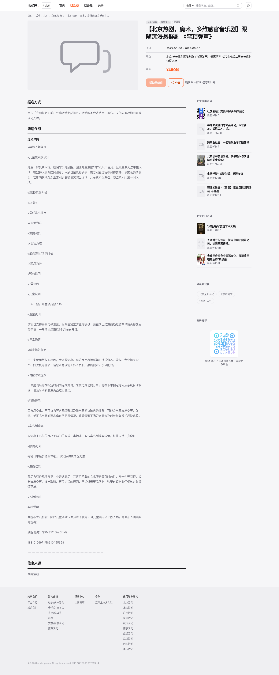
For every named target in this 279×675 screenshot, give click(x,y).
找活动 (74, 5)
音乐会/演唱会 (56, 607)
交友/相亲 (56, 15)
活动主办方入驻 (104, 602)
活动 (37, 15)
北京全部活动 (206, 294)
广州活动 (128, 612)
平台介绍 (32, 602)
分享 (177, 82)
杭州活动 (128, 623)
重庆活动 (128, 648)
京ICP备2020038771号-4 (85, 663)
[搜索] (238, 5)
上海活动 (128, 607)
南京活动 (128, 628)
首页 (62, 5)
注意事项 (79, 602)
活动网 (33, 5)
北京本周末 (226, 294)
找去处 (88, 5)
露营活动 (53, 628)
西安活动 (128, 643)
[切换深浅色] (248, 5)
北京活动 (128, 602)
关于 (101, 5)
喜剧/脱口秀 (54, 612)
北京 (47, 5)
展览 (50, 617)
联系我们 (32, 607)
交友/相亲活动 (56, 623)
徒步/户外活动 (56, 602)
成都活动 (128, 633)
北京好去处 (205, 300)
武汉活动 (128, 638)
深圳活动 (128, 617)
